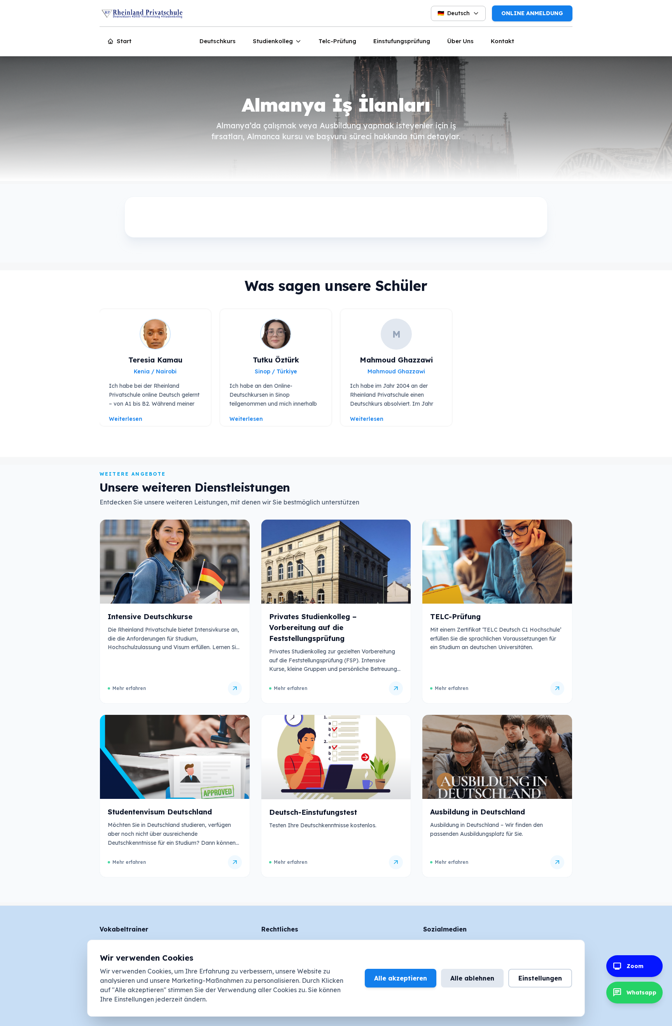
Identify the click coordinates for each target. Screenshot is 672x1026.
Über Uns (460, 41)
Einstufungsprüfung (401, 41)
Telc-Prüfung (337, 41)
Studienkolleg (273, 41)
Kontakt (502, 41)
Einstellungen (540, 978)
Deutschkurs (218, 41)
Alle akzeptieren (400, 978)
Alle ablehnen (472, 978)
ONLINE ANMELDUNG (532, 13)
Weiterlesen (125, 418)
